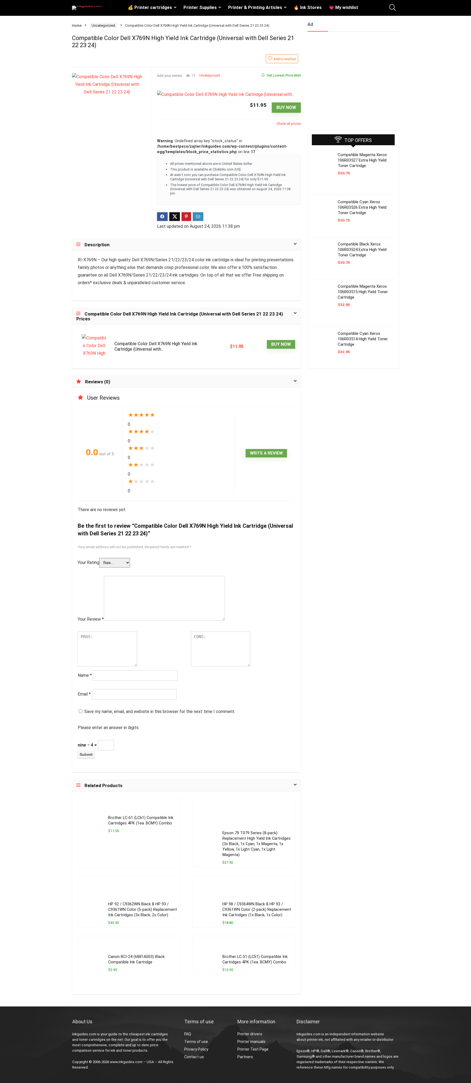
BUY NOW (286, 107)
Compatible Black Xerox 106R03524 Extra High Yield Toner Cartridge (362, 249)
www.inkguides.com (126, 1062)
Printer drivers (249, 1034)
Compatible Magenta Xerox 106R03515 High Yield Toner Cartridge (363, 292)
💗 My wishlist (343, 7)
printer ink (315, 1040)
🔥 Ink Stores (308, 7)
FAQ (187, 1034)
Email (84, 694)
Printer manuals (251, 1041)
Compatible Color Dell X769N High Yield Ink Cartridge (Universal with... (155, 346)
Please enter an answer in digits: (108, 727)
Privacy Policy (196, 1049)
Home (76, 25)
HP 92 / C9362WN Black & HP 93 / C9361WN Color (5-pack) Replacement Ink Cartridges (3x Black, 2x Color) (142, 909)
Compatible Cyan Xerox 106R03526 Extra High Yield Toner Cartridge (362, 207)
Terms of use (196, 1041)
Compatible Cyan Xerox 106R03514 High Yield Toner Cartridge (363, 339)
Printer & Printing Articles (255, 7)
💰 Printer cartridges (150, 7)
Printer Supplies (200, 7)
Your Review (91, 619)
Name (85, 675)
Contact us (194, 1057)
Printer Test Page (252, 1049)
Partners (245, 1057)
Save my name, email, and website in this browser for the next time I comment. (159, 711)
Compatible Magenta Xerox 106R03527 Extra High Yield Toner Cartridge (362, 160)
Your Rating (88, 562)
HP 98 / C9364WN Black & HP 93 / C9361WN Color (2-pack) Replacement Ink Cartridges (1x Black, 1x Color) (256, 909)
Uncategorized (103, 25)
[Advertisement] (348, 78)
